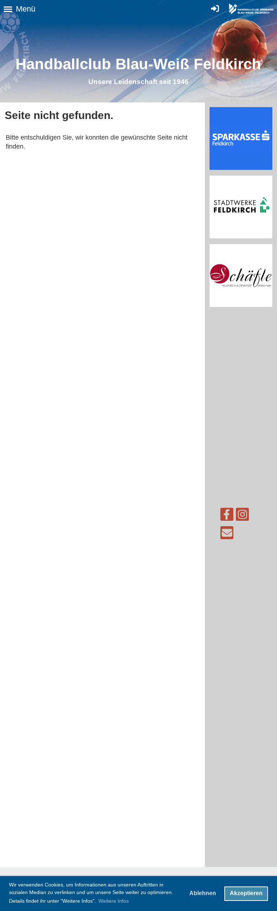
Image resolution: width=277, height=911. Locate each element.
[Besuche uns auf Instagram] (242, 516)
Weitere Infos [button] (113, 901)
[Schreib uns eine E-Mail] (226, 534)
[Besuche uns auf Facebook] (226, 516)
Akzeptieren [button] (246, 893)
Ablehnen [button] (202, 893)
